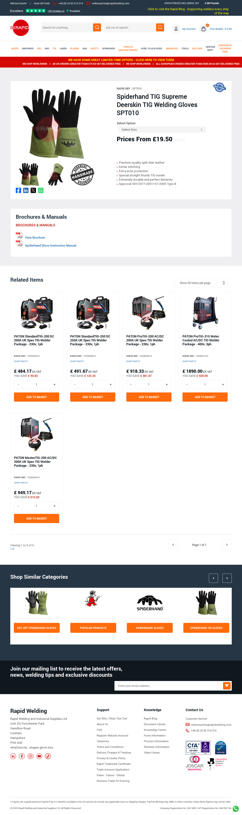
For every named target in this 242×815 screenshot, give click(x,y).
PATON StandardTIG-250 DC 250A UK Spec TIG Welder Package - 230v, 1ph (90, 340)
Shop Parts (21, 361)
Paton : (101, 775)
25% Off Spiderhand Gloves (36, 628)
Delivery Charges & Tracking (114, 752)
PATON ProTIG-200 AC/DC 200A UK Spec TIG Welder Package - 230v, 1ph (145, 340)
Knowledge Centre (155, 730)
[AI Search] (160, 27)
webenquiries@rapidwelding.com (110, 3)
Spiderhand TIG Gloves (206, 628)
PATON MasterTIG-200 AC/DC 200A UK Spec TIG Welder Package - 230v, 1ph (35, 462)
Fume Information (155, 735)
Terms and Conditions (110, 747)
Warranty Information (157, 747)
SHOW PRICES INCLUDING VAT (181, 3)
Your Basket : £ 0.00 (221, 28)
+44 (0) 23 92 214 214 (71, 3)
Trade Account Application (113, 769)
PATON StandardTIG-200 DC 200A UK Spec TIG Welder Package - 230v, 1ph (34, 340)
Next (227, 578)
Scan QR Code (42, 3)
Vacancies (103, 741)
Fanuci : (111, 775)
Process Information (156, 741)
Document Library (154, 724)
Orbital (121, 775)
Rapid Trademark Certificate (114, 764)
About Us (102, 724)
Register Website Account (112, 735)
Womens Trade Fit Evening (113, 781)
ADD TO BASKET (36, 397)
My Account (188, 28)
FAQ (99, 730)
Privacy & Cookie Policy (111, 758)
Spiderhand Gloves (150, 628)
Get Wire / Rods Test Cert (112, 718)
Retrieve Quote (18, 3)
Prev (213, 578)
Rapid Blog (150, 718)
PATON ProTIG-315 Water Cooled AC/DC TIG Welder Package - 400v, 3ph (200, 340)
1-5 (12, 549)
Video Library (152, 752)
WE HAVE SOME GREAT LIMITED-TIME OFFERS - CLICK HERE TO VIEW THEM (121, 60)
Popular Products (93, 628)
